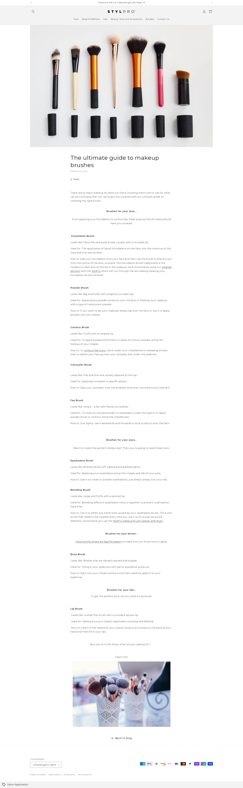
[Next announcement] (212, 2)
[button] (33, 11)
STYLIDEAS (41, 775)
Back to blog (123, 738)
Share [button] (76, 179)
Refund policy (55, 775)
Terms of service (84, 775)
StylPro (96, 271)
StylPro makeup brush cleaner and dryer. (138, 521)
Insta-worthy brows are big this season (99, 541)
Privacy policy (69, 775)
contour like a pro (95, 350)
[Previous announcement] (31, 2)
